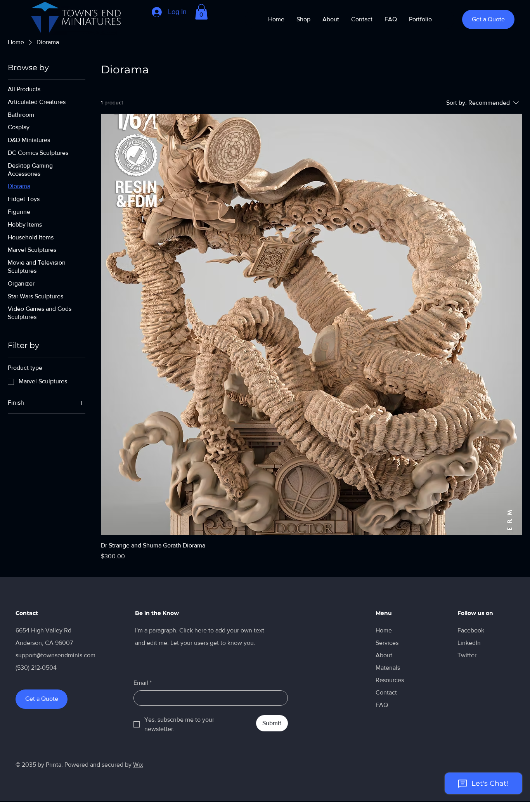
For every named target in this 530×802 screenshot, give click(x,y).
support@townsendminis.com (55, 655)
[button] (201, 12)
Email (142, 682)
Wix (138, 764)
